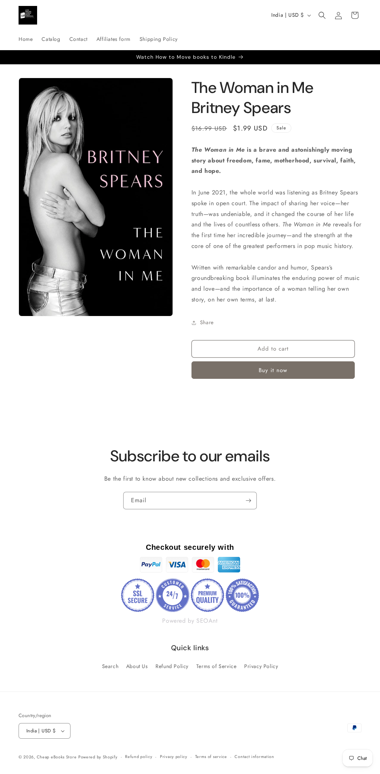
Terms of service (211, 757)
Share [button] (207, 322)
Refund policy (138, 757)
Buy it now (273, 370)
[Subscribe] (248, 500)
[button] (322, 15)
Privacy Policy (261, 666)
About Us (137, 666)
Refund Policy (172, 666)
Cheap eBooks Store (57, 757)
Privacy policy (173, 757)
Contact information (254, 757)
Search (110, 666)
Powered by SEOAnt (189, 620)
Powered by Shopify (98, 757)
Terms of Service (216, 666)
